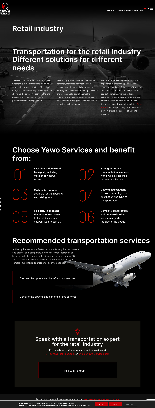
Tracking (126, 10)
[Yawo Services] (5, 9)
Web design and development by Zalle (101, 399)
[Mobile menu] (152, 9)
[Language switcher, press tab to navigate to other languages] (146, 8)
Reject (113, 404)
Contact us (137, 10)
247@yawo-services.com (60, 353)
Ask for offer (114, 10)
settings (85, 405)
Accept (100, 404)
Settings (127, 404)
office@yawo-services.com (93, 353)
